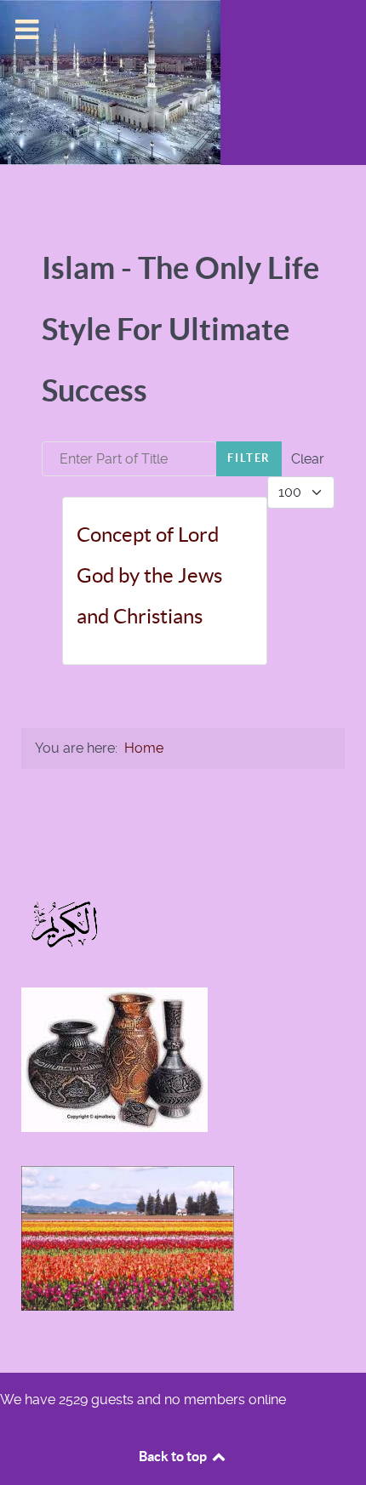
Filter (249, 458)
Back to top (174, 1456)
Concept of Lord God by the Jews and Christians (149, 575)
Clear (307, 459)
